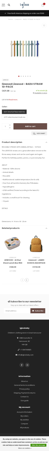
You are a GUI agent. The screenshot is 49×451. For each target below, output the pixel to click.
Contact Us (24, 396)
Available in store (40, 93)
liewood (6, 80)
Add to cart (30, 126)
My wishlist (24, 420)
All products (24, 427)
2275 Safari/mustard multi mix (14, 117)
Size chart (40, 133)
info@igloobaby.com (25, 355)
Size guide (25, 400)
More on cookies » (24, 448)
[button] (18, 76)
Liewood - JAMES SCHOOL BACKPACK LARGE (36, 263)
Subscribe (39, 311)
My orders (24, 416)
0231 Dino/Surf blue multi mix (14, 112)
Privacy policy (24, 389)
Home (10, 19)
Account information (24, 412)
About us (24, 381)
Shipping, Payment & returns (24, 393)
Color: (4, 106)
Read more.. (13, 99)
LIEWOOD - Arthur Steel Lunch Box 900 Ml (12, 263)
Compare (24, 423)
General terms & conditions (24, 385)
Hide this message (38, 445)
